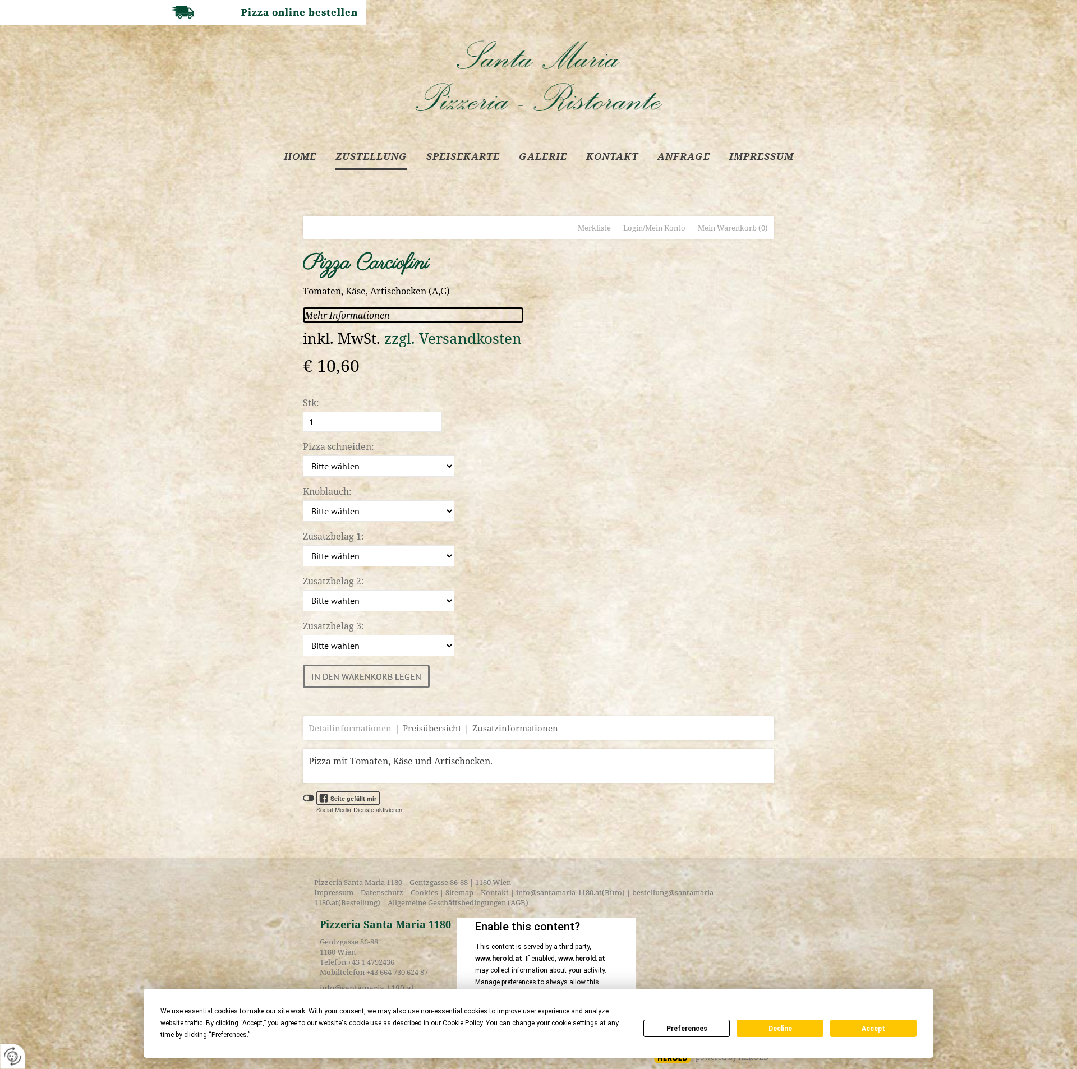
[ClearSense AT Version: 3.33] (672, 1058)
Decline (780, 1029)
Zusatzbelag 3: (333, 626)
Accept (873, 1029)
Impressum (333, 892)
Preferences (686, 1029)
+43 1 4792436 (371, 962)
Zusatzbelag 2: (333, 581)
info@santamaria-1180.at (559, 892)
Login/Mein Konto (654, 228)
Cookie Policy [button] (462, 1023)
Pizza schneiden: (338, 446)
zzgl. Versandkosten (453, 338)
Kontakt (495, 892)
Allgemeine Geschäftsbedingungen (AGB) (457, 902)
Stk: (311, 403)
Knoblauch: (327, 491)
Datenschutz (382, 892)
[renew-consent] (12, 1056)
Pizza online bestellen (299, 12)
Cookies (424, 892)
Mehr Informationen (347, 315)
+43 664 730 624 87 (397, 972)
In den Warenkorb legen (366, 676)
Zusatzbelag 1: (333, 536)
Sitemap (459, 892)
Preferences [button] (229, 1035)
